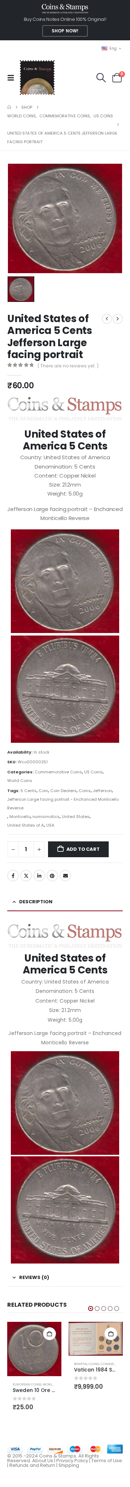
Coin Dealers (63, 791)
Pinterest (52, 875)
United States (76, 816)
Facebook (13, 875)
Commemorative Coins (58, 772)
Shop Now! (65, 31)
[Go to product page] (34, 1349)
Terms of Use (106, 1460)
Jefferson (102, 791)
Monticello (19, 816)
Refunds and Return (32, 1465)
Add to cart (83, 849)
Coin (43, 791)
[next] (118, 319)
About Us (42, 1460)
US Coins (93, 772)
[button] (13, 78)
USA (50, 825)
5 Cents (28, 791)
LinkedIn (39, 875)
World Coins (19, 780)
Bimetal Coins (86, 1363)
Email (65, 875)
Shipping (68, 1465)
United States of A (25, 825)
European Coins (27, 1384)
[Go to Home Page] (9, 107)
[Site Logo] (37, 77)
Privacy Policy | (73, 1460)
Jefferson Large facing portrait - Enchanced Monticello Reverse (63, 803)
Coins (85, 791)
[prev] (107, 319)
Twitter (26, 875)
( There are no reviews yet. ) (68, 366)
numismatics (46, 816)
